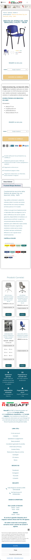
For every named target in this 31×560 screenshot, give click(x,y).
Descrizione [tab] (7, 182)
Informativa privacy (18, 558)
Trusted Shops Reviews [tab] (12, 185)
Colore (5, 69)
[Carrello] (27, 2)
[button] (28, 529)
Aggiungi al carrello (15, 77)
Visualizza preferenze (15, 554)
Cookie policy (10, 558)
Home (5, 12)
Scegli (8, 314)
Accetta (15, 545)
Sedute (10, 12)
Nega (15, 550)
